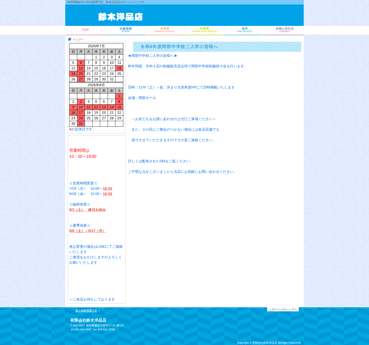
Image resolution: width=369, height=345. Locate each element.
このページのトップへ (283, 309)
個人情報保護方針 (86, 310)
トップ (77, 39)
